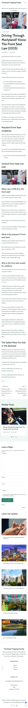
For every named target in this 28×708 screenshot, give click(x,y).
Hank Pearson (5, 52)
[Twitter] (14, 705)
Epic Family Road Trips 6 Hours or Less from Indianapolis (13, 588)
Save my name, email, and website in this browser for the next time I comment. (14, 495)
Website (4, 490)
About (15, 665)
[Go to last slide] (4, 421)
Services (15, 667)
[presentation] (14, 416)
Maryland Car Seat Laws (7, 370)
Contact (15, 669)
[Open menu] (25, 3)
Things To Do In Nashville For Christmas (10, 613)
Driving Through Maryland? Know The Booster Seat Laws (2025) (7, 391)
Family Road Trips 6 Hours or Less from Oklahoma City (13, 563)
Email (3, 483)
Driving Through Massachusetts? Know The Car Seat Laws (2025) (20, 391)
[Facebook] (11, 705)
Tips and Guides (5, 31)
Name (4, 477)
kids (3, 381)
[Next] (24, 421)
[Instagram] (16, 705)
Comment (4, 453)
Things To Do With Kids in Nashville (9, 637)
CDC (5, 226)
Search (3, 504)
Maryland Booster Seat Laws (9, 377)
